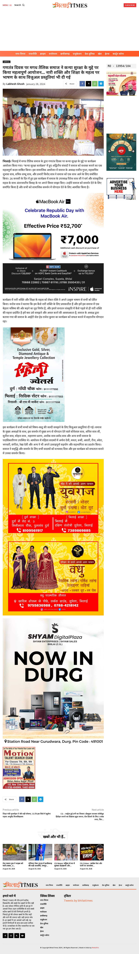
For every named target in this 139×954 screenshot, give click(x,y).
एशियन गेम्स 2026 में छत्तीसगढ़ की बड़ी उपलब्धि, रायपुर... (40, 864)
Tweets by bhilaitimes (78, 900)
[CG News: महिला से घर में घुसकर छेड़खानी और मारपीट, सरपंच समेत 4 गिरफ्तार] (66, 852)
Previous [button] (110, 151)
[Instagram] (10, 935)
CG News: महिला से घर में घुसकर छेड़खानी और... (64, 864)
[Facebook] (82, 83)
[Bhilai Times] (70, 5)
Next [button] (133, 151)
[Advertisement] (69, 30)
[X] (88, 83)
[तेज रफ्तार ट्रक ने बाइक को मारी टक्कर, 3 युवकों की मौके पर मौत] (14, 852)
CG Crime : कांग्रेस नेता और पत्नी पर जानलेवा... (91, 864)
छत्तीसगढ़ (6, 62)
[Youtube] (22, 935)
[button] (20, 5)
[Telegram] (101, 83)
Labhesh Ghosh (15, 83)
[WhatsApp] (94, 83)
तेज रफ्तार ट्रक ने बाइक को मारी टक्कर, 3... (13, 864)
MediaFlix (95, 948)
